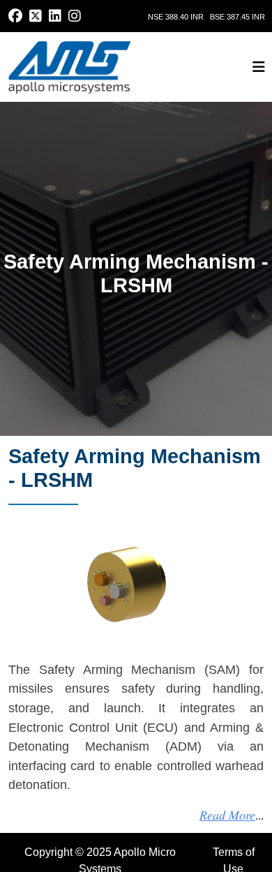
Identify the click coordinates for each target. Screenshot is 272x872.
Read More (227, 814)
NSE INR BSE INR (206, 17)
